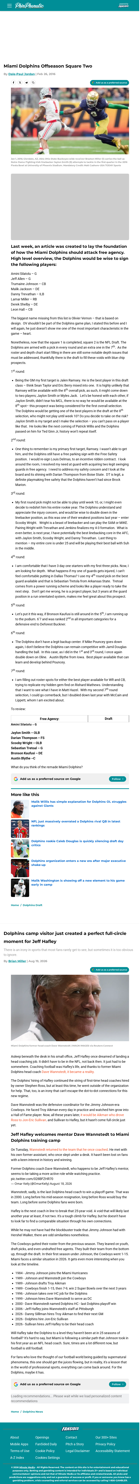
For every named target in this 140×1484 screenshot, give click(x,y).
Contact (71, 1437)
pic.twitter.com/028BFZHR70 (32, 1179)
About (14, 1437)
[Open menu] (9, 5)
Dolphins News (33, 1411)
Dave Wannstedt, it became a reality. (68, 1072)
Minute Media (27, 1467)
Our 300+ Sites (106, 1437)
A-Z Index (17, 1458)
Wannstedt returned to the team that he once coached (68, 1149)
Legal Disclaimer (78, 1451)
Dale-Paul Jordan (21, 74)
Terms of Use (20, 1451)
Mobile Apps (19, 1444)
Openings (42, 1437)
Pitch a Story (75, 1444)
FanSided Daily (46, 1444)
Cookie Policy (45, 1451)
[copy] (33, 82)
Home (15, 905)
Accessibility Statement (113, 1451)
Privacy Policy (105, 1444)
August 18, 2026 (61, 1184)
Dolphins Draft (32, 905)
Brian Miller (17, 961)
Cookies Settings (47, 1458)
